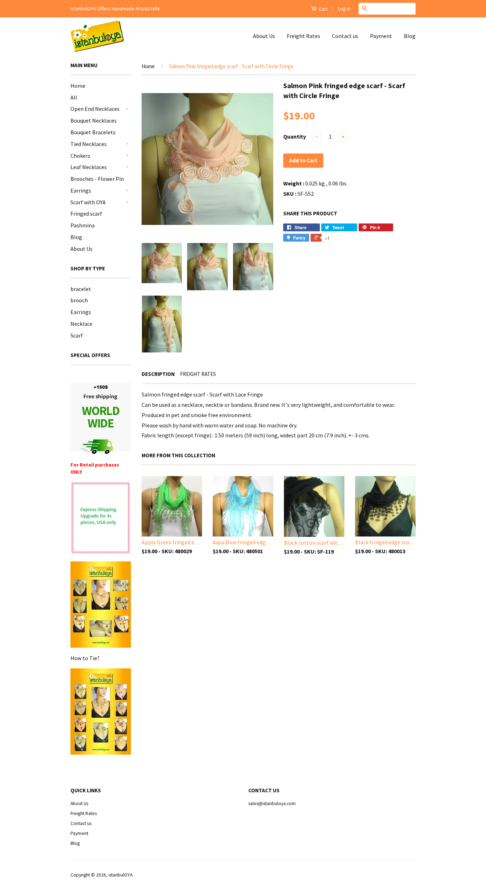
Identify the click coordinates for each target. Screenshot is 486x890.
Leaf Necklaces (88, 167)
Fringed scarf (86, 213)
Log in (344, 8)
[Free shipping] (100, 418)
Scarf (76, 335)
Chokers (80, 155)
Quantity (294, 136)
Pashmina (82, 225)
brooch (79, 300)
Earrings (80, 190)
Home (77, 85)
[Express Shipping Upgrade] (100, 518)
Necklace (81, 323)
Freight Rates (303, 35)
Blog (410, 35)
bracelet (80, 288)
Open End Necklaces (95, 108)
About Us (264, 35)
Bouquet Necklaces (93, 120)
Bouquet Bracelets (93, 132)
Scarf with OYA (88, 202)
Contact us (345, 35)
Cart (323, 9)
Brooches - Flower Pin (97, 178)
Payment (381, 35)
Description (158, 374)
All (73, 97)
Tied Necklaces (88, 143)
